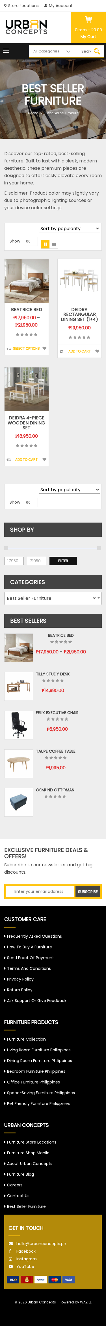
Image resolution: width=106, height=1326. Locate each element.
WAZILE (86, 1302)
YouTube (25, 1266)
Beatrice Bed (26, 309)
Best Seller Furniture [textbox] (51, 598)
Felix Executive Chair (57, 712)
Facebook (26, 1251)
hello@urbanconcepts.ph (41, 1243)
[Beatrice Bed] (18, 647)
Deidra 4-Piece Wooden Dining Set (26, 423)
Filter (63, 560)
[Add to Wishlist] (44, 348)
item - (88, 30)
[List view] (53, 244)
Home (33, 113)
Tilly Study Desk (53, 674)
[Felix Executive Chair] (18, 725)
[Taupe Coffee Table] (18, 763)
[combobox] (53, 598)
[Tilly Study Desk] (18, 686)
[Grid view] (45, 244)
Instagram (26, 1259)
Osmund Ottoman (55, 790)
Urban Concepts (42, 1302)
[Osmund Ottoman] (18, 802)
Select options (26, 348)
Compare (9, 349)
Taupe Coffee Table (55, 751)
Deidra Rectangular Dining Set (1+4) (79, 314)
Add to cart (79, 351)
